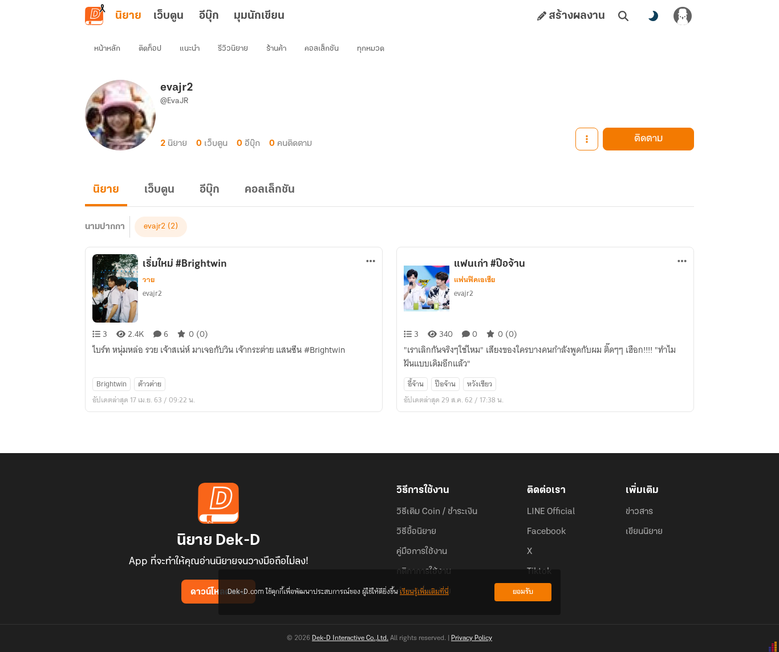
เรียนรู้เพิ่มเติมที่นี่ (424, 591)
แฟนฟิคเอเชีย (474, 279)
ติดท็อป (150, 48)
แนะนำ (190, 48)
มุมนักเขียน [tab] (259, 16)
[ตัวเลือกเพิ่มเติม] (586, 139)
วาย (149, 279)
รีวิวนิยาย (233, 48)
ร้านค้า (276, 48)
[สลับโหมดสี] (653, 16)
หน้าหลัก (107, 48)
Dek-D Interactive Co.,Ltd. (350, 638)
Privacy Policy (471, 638)
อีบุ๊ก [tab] (209, 16)
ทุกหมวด (370, 48)
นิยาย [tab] (128, 16)
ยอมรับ (523, 591)
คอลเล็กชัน (322, 48)
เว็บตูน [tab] (168, 16)
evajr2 (154, 226)
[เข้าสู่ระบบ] (682, 16)
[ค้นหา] (623, 16)
